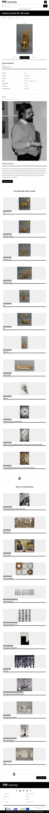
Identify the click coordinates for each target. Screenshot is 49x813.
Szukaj (45, 5)
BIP (4, 799)
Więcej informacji (7, 181)
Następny (34, 57)
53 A (23, 17)
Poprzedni (15, 57)
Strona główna (10, 17)
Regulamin (28, 796)
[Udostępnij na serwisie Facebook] (10, 67)
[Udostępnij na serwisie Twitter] (9, 67)
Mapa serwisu (6, 796)
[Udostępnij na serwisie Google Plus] (8, 67)
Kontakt (27, 799)
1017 (35, 774)
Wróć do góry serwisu (30, 802)
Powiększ (25, 57)
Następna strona (41, 777)
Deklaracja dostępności (30, 793)
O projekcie (6, 801)
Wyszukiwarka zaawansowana (24, 9)
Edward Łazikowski (8, 63)
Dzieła (17, 17)
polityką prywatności (39, 811)
